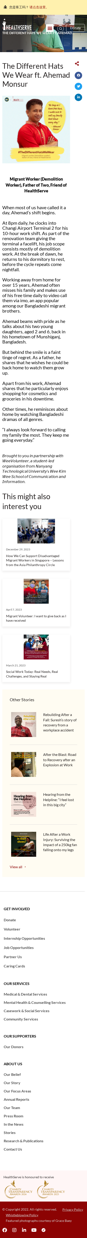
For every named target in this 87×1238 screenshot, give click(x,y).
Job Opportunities (19, 947)
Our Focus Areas (17, 1091)
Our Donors (13, 1046)
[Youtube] (34, 1230)
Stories (10, 1132)
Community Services (21, 1019)
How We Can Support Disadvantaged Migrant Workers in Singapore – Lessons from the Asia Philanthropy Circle (35, 560)
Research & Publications (23, 1141)
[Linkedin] (24, 1230)
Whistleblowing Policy (22, 1215)
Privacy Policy (72, 1209)
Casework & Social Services (26, 1010)
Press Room (13, 1116)
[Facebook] (4, 1230)
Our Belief (12, 1074)
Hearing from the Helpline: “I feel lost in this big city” (58, 799)
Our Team (12, 1107)
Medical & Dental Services (25, 994)
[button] (50, 28)
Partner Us (13, 957)
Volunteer (12, 929)
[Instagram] (14, 1230)
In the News (13, 1124)
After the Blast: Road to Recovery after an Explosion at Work (59, 759)
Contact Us (13, 1149)
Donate (10, 920)
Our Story (12, 1082)
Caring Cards (14, 966)
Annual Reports (16, 1099)
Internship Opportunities (24, 938)
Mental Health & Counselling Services (35, 1002)
